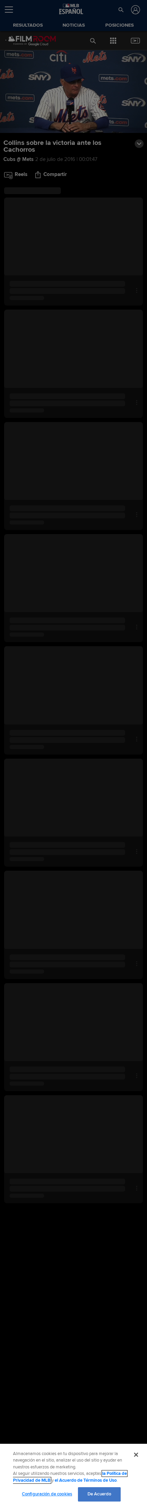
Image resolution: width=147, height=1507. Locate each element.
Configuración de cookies (47, 1494)
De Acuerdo (99, 1494)
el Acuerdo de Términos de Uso (86, 1480)
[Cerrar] (136, 1454)
